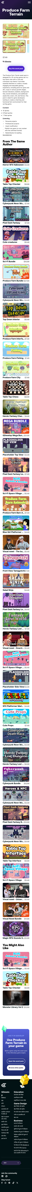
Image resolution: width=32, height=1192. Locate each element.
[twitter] (17, 1183)
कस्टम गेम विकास (18, 1123)
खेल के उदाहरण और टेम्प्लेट (5, 1118)
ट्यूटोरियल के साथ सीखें (20, 1100)
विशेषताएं (3, 1098)
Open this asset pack (16, 1061)
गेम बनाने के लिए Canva (20, 1148)
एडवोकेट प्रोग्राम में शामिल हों (5, 1113)
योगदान (3, 1106)
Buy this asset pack (16, 68)
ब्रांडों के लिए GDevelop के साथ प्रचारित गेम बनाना (21, 1152)
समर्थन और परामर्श (18, 1126)
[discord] (2, 1176)
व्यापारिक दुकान (5, 1127)
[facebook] (1, 1183)
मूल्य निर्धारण (4, 1124)
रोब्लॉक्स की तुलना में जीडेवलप (21, 1132)
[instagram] (5, 1183)
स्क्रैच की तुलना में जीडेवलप (21, 1139)
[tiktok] (13, 1183)
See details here (7, 135)
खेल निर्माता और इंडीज (19, 1106)
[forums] (6, 1176)
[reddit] (9, 1183)
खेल (2, 1100)
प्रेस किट (3, 1136)
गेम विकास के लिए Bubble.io (21, 1145)
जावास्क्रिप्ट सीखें (18, 1097)
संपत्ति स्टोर (4, 1122)
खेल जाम (16, 1117)
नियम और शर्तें (4, 1130)
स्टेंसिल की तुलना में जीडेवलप (21, 1142)
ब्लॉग (2, 1103)
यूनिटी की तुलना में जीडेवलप (21, 1129)
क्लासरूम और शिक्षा (18, 1095)
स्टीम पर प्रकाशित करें (19, 1114)
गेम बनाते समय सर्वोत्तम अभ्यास (21, 1112)
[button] (29, 2)
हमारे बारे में (4, 1138)
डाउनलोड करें (4, 1109)
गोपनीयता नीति (5, 1133)
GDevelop (8, 61)
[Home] (2, 2)
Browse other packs (16, 1068)
